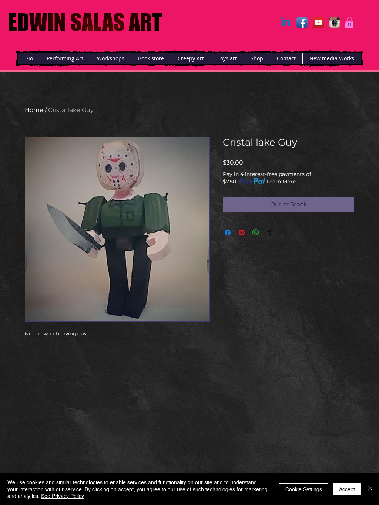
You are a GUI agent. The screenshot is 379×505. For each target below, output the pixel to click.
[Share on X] (269, 232)
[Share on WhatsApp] (255, 232)
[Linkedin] (285, 22)
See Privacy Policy (62, 495)
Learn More (281, 181)
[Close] (370, 489)
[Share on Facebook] (227, 232)
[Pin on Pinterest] (241, 232)
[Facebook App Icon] (302, 22)
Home (34, 109)
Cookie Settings (303, 489)
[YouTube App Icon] (318, 22)
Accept (347, 489)
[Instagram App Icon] (334, 22)
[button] (349, 22)
